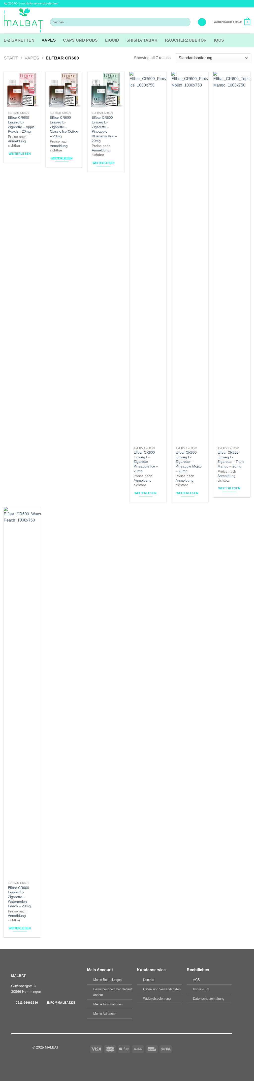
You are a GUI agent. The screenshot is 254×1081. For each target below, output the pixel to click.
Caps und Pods (80, 40)
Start (11, 57)
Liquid (112, 40)
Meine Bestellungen (107, 980)
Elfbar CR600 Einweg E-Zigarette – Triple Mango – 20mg (231, 459)
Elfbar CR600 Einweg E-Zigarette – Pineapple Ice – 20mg (146, 461)
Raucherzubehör (186, 40)
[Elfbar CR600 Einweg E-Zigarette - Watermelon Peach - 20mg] (22, 693)
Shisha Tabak (142, 40)
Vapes (49, 40)
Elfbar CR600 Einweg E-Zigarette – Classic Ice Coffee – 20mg (64, 127)
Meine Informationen (108, 1004)
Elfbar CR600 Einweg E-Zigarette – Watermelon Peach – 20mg (19, 897)
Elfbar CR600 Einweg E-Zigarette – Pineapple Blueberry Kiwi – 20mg (104, 129)
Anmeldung (17, 141)
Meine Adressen (104, 1014)
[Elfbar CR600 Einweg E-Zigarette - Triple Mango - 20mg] (231, 257)
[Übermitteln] (186, 22)
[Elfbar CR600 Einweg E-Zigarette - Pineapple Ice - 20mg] (147, 257)
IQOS (219, 40)
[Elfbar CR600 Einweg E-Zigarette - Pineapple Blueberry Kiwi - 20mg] (106, 90)
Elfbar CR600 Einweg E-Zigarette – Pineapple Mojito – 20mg (189, 461)
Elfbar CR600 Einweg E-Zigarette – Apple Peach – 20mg (21, 124)
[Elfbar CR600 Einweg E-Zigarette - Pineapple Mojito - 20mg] (189, 257)
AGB (196, 980)
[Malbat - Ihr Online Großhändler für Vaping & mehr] (23, 20)
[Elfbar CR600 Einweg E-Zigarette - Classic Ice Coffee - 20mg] (64, 90)
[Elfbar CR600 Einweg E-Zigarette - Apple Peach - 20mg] (22, 90)
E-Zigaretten (19, 40)
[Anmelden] (202, 22)
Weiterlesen (20, 153)
